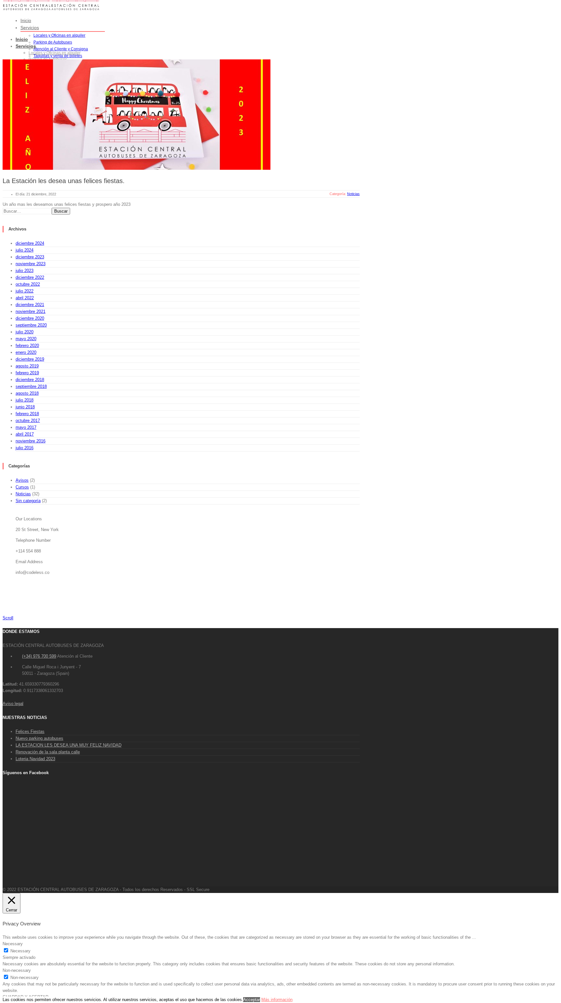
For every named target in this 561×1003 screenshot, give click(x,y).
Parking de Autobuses (52, 42)
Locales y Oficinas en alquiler (59, 35)
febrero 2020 (27, 345)
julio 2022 (24, 291)
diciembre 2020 (30, 318)
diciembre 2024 (30, 243)
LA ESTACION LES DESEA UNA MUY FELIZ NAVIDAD (68, 745)
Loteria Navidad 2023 (35, 758)
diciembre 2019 (30, 359)
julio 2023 (24, 270)
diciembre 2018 (30, 379)
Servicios (29, 27)
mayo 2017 (26, 427)
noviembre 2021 (30, 311)
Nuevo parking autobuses (39, 738)
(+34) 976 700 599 (39, 656)
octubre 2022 (28, 284)
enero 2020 (26, 352)
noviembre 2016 (30, 441)
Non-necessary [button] (17, 970)
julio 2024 (24, 250)
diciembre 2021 (30, 304)
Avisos (22, 480)
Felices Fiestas (30, 731)
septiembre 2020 (31, 325)
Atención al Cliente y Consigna (60, 49)
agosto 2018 (27, 393)
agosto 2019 (27, 366)
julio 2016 (24, 447)
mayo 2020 (26, 338)
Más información (277, 999)
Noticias (23, 493)
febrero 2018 (27, 413)
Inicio (25, 20)
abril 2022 (25, 297)
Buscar (61, 211)
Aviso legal (13, 703)
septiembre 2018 (31, 386)
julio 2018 (24, 400)
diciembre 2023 (30, 256)
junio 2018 (25, 406)
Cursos (22, 487)
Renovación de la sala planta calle (48, 751)
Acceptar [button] (251, 999)
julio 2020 (24, 331)
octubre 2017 (28, 420)
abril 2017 (25, 434)
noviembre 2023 (30, 263)
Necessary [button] (13, 943)
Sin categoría (28, 500)
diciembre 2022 (30, 277)
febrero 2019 (27, 372)
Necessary (20, 950)
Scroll (8, 617)
